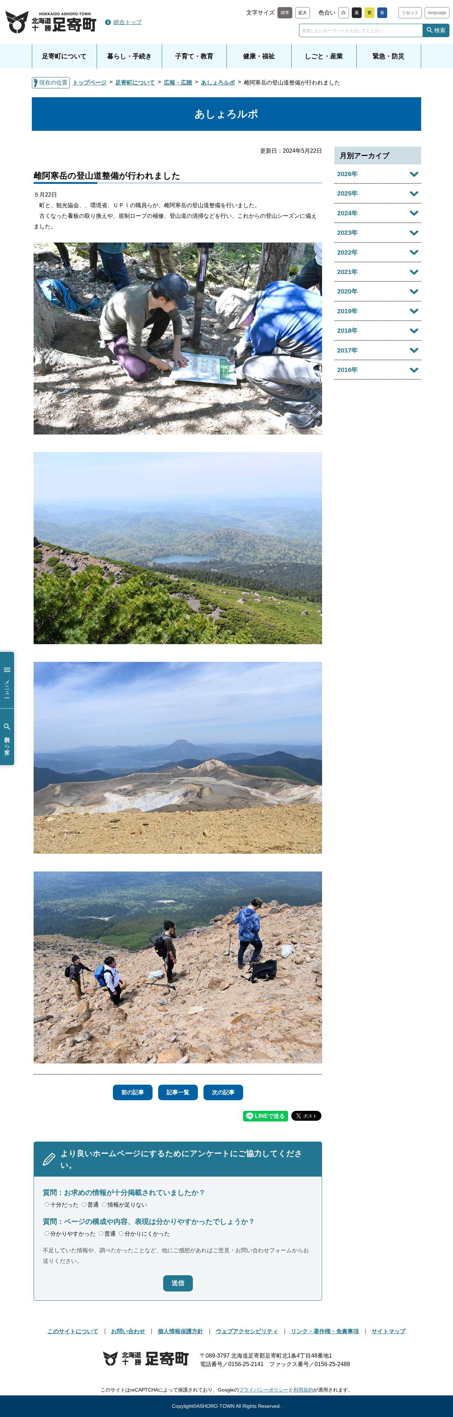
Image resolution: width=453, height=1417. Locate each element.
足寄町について (64, 56)
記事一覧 (178, 1092)
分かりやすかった (73, 1234)
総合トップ (128, 22)
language (437, 12)
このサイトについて (72, 1331)
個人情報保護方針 (180, 1331)
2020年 (347, 291)
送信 (178, 1283)
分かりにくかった (147, 1234)
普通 (93, 1205)
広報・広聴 (178, 83)
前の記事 (132, 1092)
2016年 (347, 369)
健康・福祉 (259, 56)
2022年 (347, 252)
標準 (285, 12)
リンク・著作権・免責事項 (325, 1331)
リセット (410, 12)
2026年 (347, 173)
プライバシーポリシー (263, 1390)
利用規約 (303, 1390)
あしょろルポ (218, 83)
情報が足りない (127, 1205)
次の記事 (223, 1092)
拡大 (302, 12)
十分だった (64, 1205)
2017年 (347, 350)
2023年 (347, 232)
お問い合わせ (128, 1331)
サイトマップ (389, 1331)
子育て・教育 (194, 56)
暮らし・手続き (129, 56)
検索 (440, 30)
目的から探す (7, 742)
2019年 (347, 311)
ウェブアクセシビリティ (247, 1331)
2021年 (347, 271)
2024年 (347, 213)
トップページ (90, 83)
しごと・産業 (324, 56)
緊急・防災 (389, 56)
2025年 (347, 193)
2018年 (347, 330)
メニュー (7, 685)
